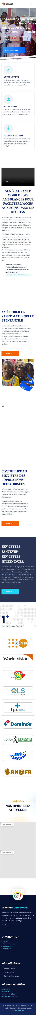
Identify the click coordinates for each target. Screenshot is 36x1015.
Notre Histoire (7, 946)
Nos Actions (7, 949)
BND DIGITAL (19, 1011)
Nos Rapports (6, 992)
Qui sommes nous (9, 944)
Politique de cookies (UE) (9, 996)
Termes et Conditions (8, 994)
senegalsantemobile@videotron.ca (18, 275)
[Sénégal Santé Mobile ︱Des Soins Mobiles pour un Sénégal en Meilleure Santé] (7, 4)
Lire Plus (5, 925)
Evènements (6, 989)
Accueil (5, 941)
